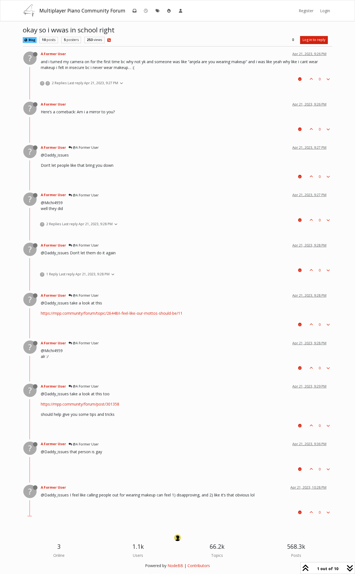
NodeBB (175, 565)
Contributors (198, 565)
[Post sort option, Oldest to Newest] (293, 40)
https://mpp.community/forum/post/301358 (80, 404)
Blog (31, 40)
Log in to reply (314, 39)
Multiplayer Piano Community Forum (82, 10)
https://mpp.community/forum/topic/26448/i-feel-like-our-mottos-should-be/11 (111, 313)
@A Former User (85, 147)
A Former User (53, 54)
